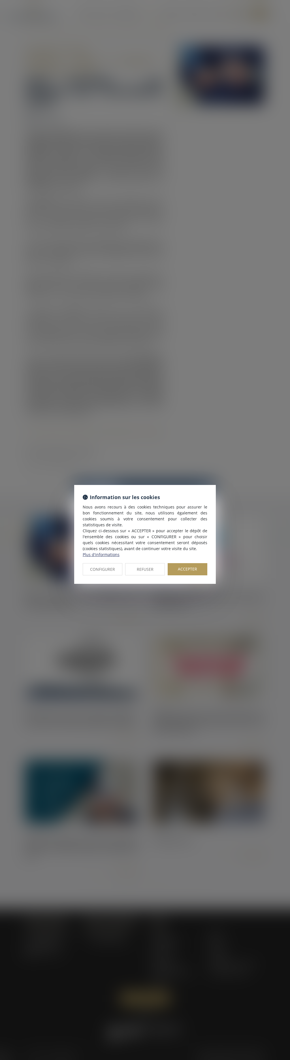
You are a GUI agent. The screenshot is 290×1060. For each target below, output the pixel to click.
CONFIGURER (102, 569)
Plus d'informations (101, 554)
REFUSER (145, 569)
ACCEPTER (187, 569)
